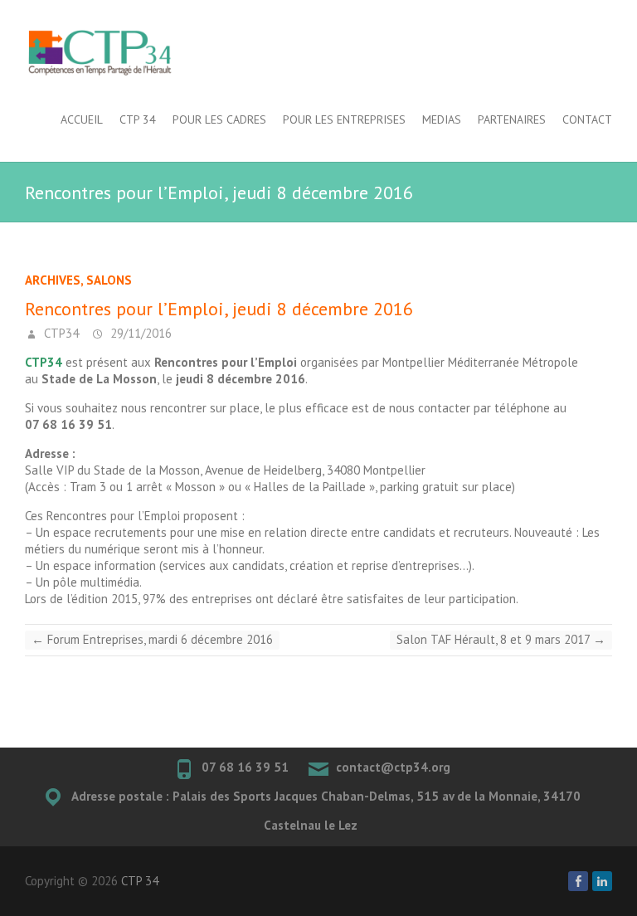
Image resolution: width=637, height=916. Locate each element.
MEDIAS (441, 119)
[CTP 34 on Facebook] (578, 881)
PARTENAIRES (512, 119)
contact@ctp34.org (393, 767)
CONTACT (587, 119)
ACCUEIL (82, 119)
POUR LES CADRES (219, 119)
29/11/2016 (139, 333)
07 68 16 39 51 (245, 767)
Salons (109, 280)
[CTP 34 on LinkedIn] (602, 881)
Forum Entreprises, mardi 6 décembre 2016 (152, 639)
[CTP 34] (99, 53)
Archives (52, 280)
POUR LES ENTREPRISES (344, 119)
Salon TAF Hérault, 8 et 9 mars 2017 (500, 639)
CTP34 (60, 333)
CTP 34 (137, 119)
